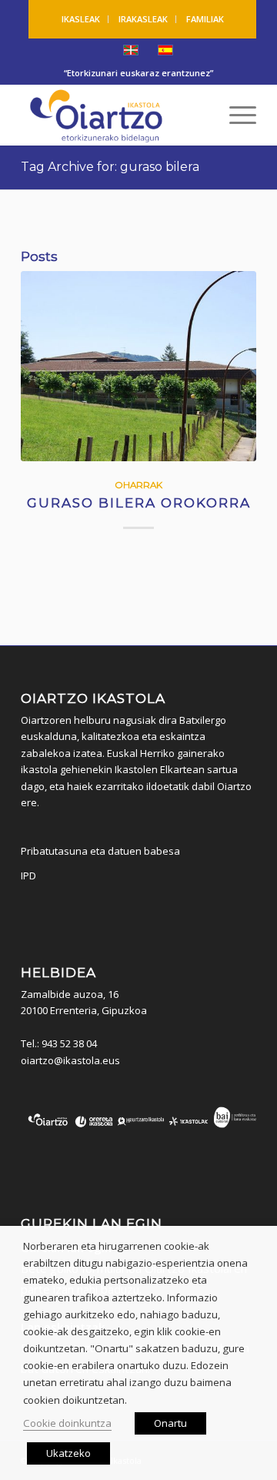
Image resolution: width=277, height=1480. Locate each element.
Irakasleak (143, 19)
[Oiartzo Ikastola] (115, 115)
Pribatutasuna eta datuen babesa (100, 851)
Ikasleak (81, 19)
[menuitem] (81, 19)
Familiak (205, 19)
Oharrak (138, 485)
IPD (28, 875)
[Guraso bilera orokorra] (138, 366)
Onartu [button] (170, 1423)
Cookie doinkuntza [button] (67, 1423)
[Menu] (235, 115)
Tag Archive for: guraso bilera (110, 166)
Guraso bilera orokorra (139, 503)
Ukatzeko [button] (68, 1453)
